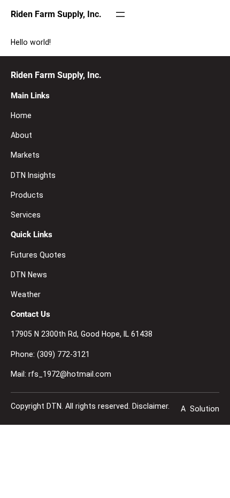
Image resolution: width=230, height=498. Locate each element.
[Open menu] (120, 14)
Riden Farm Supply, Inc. (56, 14)
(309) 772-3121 (63, 354)
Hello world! (31, 42)
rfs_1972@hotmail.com (69, 374)
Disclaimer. (151, 406)
